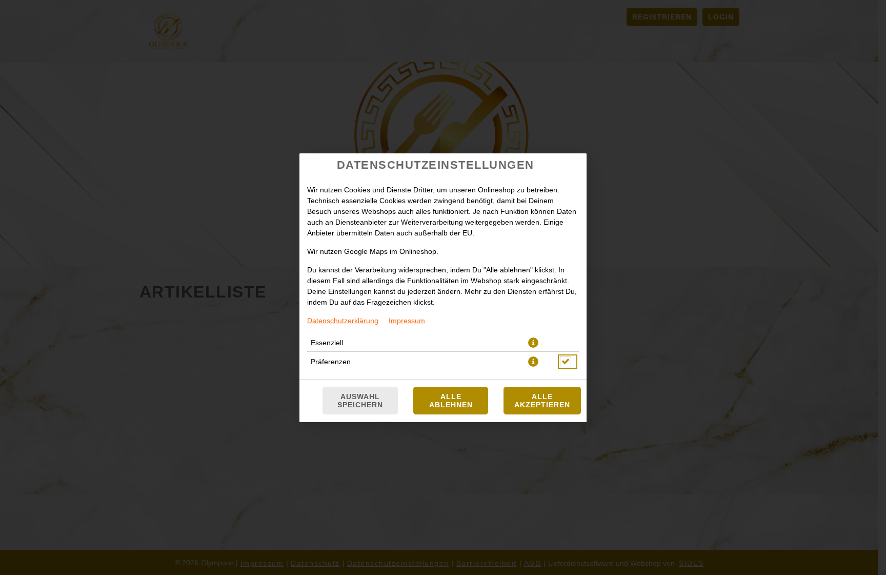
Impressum (407, 320)
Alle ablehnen (451, 400)
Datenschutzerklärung (342, 320)
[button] (533, 343)
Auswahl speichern (360, 400)
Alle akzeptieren (542, 400)
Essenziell (327, 343)
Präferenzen (331, 362)
